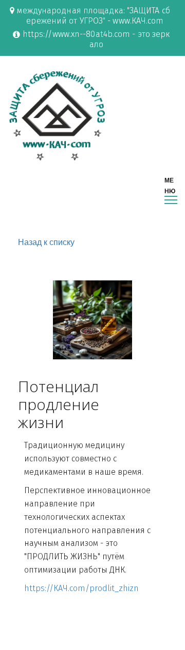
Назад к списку (46, 242)
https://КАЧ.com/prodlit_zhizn (81, 588)
